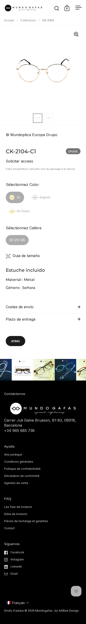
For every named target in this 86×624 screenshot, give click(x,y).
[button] (17, 603)
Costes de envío (19, 307)
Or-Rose (23, 211)
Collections (28, 20)
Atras (15, 341)
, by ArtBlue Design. (66, 610)
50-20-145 (17, 240)
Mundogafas (44, 610)
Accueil (9, 20)
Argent (45, 197)
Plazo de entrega (20, 319)
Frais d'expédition (17, 169)
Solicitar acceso (19, 161)
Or (18, 197)
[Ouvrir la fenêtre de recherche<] (56, 8)
